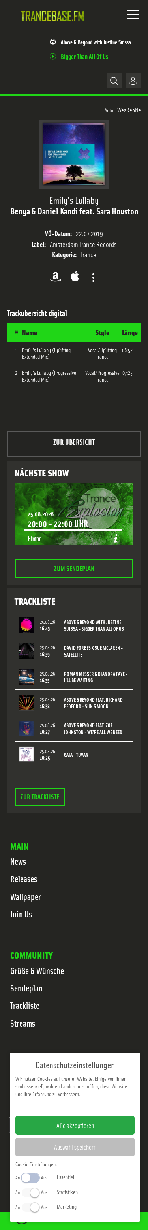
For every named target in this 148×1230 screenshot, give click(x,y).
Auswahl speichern (75, 1147)
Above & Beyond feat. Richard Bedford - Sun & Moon (93, 703)
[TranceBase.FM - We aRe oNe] (54, 27)
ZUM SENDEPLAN (74, 568)
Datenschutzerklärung (88, 1106)
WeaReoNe (129, 110)
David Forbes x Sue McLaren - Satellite (93, 651)
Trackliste (24, 1005)
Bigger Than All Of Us (84, 56)
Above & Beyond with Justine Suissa (96, 42)
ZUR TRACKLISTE (40, 796)
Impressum (50, 1106)
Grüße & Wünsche (37, 970)
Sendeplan (26, 988)
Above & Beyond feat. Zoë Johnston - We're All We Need (93, 728)
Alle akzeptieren (75, 1125)
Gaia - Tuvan (76, 754)
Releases (23, 878)
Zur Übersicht (74, 441)
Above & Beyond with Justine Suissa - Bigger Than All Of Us (94, 625)
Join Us (21, 914)
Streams (22, 1023)
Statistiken (67, 1191)
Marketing (67, 1206)
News (18, 861)
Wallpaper (25, 896)
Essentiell (66, 1176)
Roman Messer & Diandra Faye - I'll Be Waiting (95, 677)
